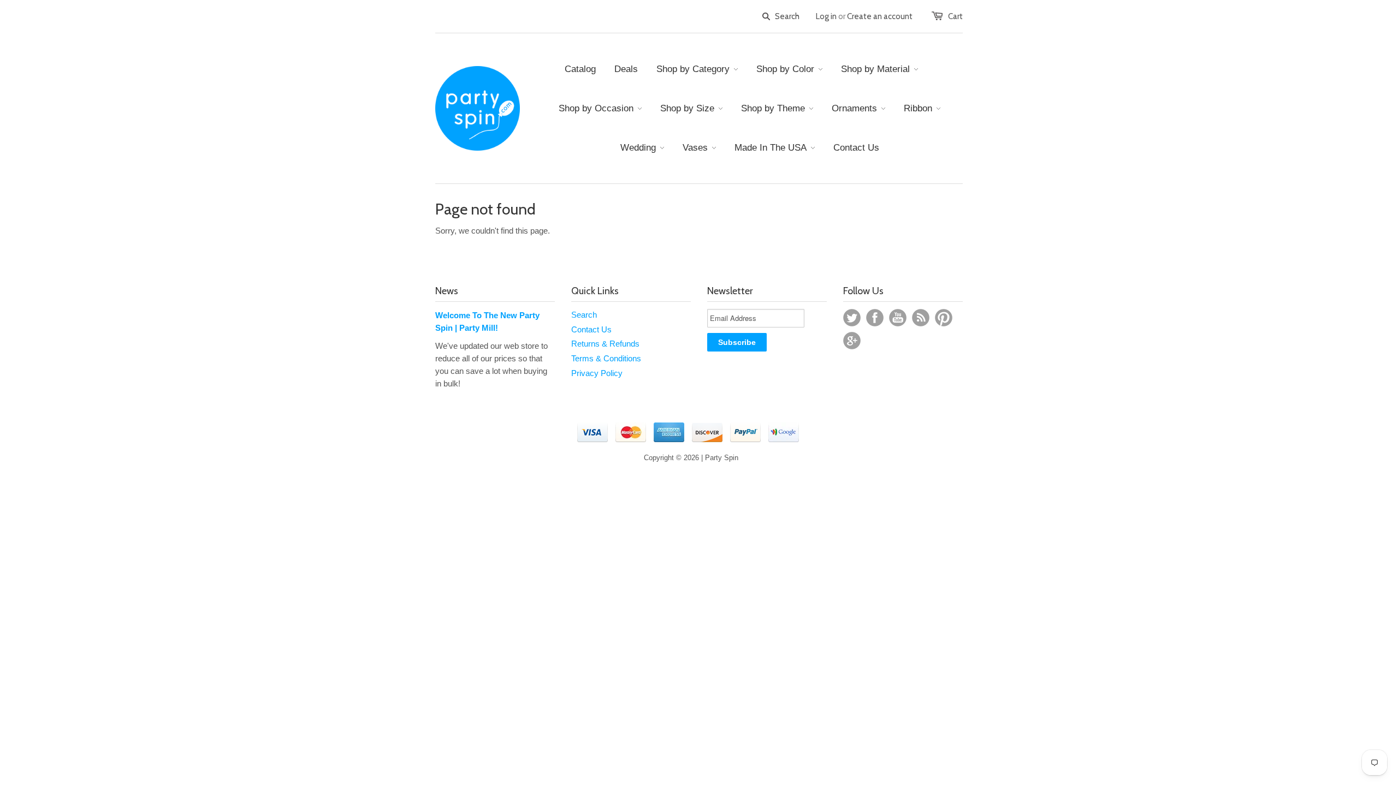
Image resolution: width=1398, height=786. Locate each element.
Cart (955, 16)
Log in (826, 16)
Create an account (880, 16)
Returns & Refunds (605, 343)
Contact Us (591, 329)
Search (584, 314)
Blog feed (920, 317)
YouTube (898, 317)
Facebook (875, 317)
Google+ (852, 340)
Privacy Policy (597, 373)
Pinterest (943, 317)
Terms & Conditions (606, 358)
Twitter (852, 317)
